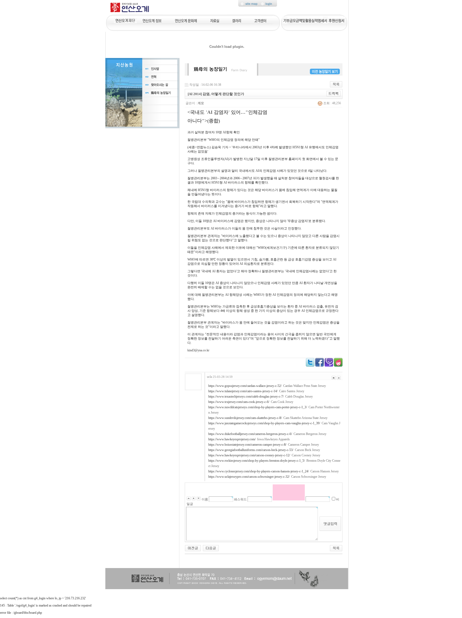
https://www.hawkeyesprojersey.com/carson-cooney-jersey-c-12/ (249, 455)
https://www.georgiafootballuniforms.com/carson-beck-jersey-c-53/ (250, 450)
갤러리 (237, 20)
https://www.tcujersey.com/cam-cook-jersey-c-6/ (238, 402)
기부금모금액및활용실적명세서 (305, 20)
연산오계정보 (152, 20)
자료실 (214, 20)
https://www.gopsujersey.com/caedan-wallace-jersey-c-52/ (245, 386)
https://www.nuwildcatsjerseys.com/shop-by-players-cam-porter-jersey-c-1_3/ (257, 407)
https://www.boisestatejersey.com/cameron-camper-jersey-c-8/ (247, 444)
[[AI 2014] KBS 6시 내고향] (211, 548)
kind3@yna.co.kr (198, 350)
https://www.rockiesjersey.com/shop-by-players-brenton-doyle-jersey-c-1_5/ (256, 460)
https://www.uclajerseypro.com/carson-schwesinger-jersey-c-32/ (249, 477)
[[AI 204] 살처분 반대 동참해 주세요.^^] (193, 548)
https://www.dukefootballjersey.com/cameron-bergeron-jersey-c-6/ (250, 434)
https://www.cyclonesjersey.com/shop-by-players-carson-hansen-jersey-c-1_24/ (258, 471)
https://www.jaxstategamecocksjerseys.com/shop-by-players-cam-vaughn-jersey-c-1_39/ (264, 423)
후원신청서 (336, 20)
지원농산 (125, 20)
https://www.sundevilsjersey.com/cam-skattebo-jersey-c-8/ (245, 418)
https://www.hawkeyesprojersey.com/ (232, 439)
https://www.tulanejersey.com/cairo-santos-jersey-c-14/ (243, 391)
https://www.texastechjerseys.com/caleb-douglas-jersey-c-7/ (246, 396)
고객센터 (261, 20)
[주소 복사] (333, 93)
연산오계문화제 (186, 20)
